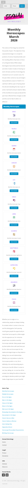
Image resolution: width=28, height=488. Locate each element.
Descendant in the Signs (9, 415)
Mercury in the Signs (8, 409)
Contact (4, 445)
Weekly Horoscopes (7, 394)
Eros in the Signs (7, 397)
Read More (14, 122)
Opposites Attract (7, 427)
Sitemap (4, 464)
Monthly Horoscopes (8, 391)
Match (22, 6)
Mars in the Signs (7, 400)
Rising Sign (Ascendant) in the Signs (12, 412)
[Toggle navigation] (3, 2)
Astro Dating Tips (7, 424)
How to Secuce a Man (8, 418)
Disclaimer (5, 456)
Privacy (4, 453)
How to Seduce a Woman (9, 421)
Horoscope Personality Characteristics (13, 430)
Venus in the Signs (7, 403)
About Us (4, 467)
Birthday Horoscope (8, 433)
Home (4, 442)
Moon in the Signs (7, 406)
